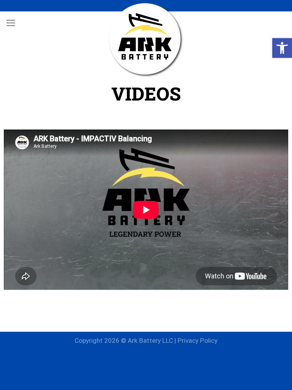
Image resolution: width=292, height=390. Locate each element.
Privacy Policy (197, 340)
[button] (282, 48)
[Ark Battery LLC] (146, 40)
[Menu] (11, 23)
